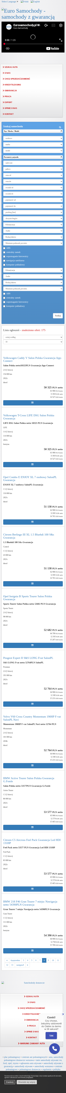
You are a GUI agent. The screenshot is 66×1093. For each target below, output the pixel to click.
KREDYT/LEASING (12, 85)
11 (58, 960)
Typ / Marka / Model (11, 131)
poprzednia (15, 960)
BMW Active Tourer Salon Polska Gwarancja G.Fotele (28, 780)
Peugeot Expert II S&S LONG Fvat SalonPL (28, 657)
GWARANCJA (10, 91)
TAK (51, 1035)
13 (12, 965)
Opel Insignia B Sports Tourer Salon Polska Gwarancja (27, 598)
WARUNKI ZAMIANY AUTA (32, 1043)
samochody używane (24, 1066)
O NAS (7, 73)
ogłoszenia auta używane (31, 1063)
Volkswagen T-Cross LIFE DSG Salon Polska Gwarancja (28, 417)
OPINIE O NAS (10, 108)
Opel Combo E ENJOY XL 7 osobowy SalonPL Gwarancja (30, 479)
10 (53, 960)
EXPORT (8, 102)
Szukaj (58, 316)
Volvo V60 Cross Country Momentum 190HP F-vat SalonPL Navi (32, 718)
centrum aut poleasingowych (34, 1057)
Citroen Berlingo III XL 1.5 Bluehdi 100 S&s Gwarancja (28, 536)
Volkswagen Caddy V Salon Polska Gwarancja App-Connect (32, 359)
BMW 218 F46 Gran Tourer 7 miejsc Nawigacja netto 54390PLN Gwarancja (30, 903)
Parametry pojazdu (11, 157)
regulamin (47, 1069)
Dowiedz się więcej (26, 1082)
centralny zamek (13, 252)
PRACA (7, 96)
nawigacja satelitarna (15, 260)
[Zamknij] (63, 1014)
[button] (54, 1048)
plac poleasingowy (12, 1057)
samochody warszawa (44, 1066)
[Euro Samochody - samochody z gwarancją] (33, 13)
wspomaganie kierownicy (17, 256)
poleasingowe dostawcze (30, 1069)
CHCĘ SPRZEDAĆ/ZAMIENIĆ (17, 79)
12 (7, 965)
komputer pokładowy (15, 265)
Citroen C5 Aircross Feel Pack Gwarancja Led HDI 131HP (32, 841)
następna (19, 965)
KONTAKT (9, 114)
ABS (8, 248)
